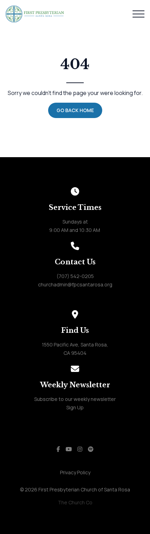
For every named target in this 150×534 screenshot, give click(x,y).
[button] (138, 14)
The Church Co (75, 502)
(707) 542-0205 (75, 276)
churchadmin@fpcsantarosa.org (75, 284)
